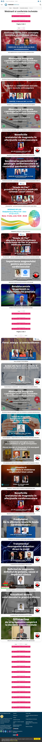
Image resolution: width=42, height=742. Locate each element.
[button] (38, 1)
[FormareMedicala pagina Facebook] (1, 1)
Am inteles (37, 739)
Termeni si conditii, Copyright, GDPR (18, 722)
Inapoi (19, 311)
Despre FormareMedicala (10, 1)
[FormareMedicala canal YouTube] (3, 1)
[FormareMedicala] (12, 4)
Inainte (26, 335)
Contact (16, 1)
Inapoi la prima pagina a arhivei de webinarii (21, 16)
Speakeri (15, 713)
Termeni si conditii (14, 740)
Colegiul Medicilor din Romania (31, 719)
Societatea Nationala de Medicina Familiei (32, 716)
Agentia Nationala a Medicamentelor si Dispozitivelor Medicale (32, 722)
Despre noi (15, 715)
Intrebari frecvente (16, 719)
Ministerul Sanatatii (29, 726)
